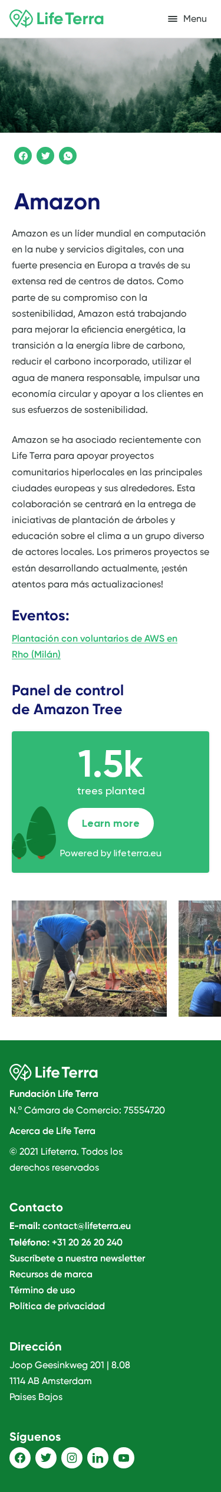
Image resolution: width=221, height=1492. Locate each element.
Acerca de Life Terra (52, 1130)
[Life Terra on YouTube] (123, 1457)
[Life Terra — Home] (56, 18)
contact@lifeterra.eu (86, 1225)
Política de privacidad (57, 1306)
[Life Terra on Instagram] (72, 1457)
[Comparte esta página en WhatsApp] (66, 154)
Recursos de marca (51, 1274)
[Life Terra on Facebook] (20, 1457)
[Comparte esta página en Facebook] (21, 154)
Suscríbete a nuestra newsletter (77, 1258)
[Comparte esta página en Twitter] (44, 154)
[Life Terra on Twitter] (46, 1457)
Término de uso (42, 1290)
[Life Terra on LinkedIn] (97, 1457)
